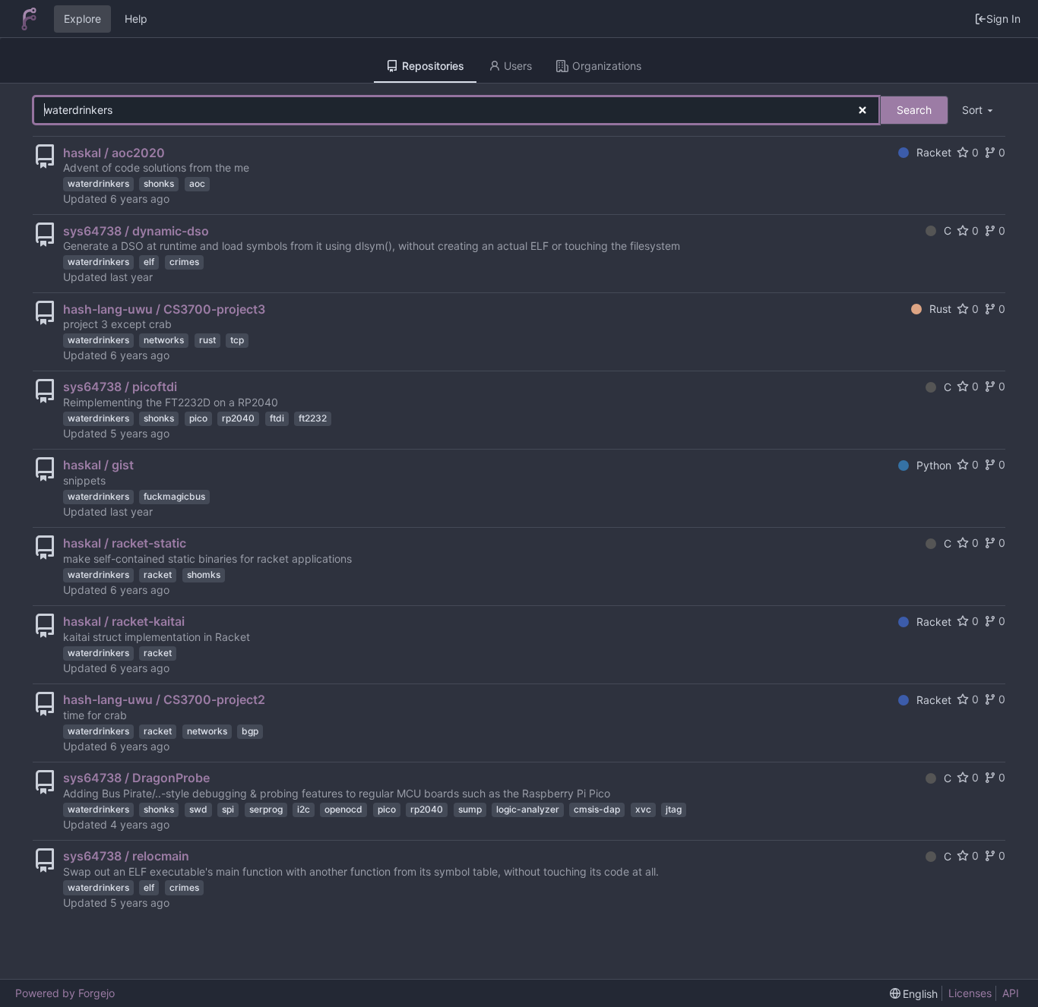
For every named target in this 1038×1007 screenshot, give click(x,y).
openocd (343, 809)
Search (914, 109)
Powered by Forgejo (65, 992)
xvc (643, 809)
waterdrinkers (98, 183)
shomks (203, 574)
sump (470, 809)
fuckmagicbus (174, 496)
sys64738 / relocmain (126, 855)
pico (198, 418)
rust (207, 340)
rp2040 (238, 418)
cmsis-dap (597, 809)
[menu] (978, 110)
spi (228, 809)
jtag (674, 809)
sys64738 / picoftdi (120, 386)
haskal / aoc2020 (114, 152)
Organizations (606, 65)
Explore (82, 18)
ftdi (277, 418)
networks (164, 340)
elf (149, 261)
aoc (197, 183)
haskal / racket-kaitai (124, 621)
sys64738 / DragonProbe (136, 777)
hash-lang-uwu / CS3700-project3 (164, 309)
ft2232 (313, 418)
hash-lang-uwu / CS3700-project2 (164, 699)
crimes (184, 261)
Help (136, 18)
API (1010, 992)
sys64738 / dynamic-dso (136, 230)
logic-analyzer (527, 809)
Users (518, 65)
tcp (237, 340)
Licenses (970, 992)
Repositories (433, 65)
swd (198, 809)
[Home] (29, 19)
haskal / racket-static (124, 543)
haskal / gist (98, 464)
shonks (159, 183)
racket (158, 574)
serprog (266, 809)
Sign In (1003, 18)
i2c (303, 809)
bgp (250, 731)
